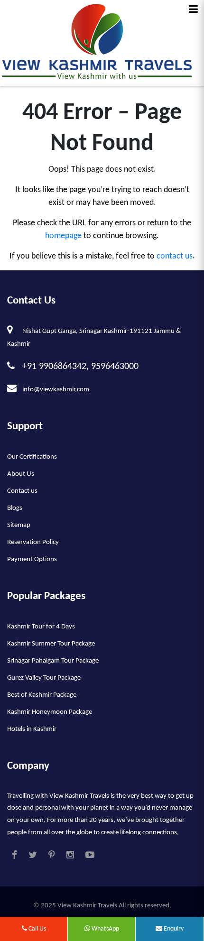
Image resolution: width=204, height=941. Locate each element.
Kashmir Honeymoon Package (49, 712)
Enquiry (173, 928)
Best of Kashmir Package (41, 695)
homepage (63, 235)
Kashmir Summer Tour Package (51, 643)
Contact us (22, 491)
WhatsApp (104, 928)
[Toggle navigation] (193, 9)
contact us (175, 256)
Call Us (36, 928)
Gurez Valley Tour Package (44, 678)
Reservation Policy (33, 542)
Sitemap (18, 525)
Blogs (14, 508)
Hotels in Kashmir (31, 729)
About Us (20, 474)
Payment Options (32, 559)
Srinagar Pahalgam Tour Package (53, 660)
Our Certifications (32, 457)
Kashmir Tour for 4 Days (41, 626)
